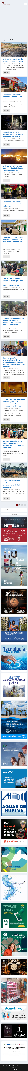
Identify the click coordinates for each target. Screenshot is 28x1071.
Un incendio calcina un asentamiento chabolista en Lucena (13, 204)
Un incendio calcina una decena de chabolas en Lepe (12, 97)
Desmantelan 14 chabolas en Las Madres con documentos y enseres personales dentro (13, 321)
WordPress (14, 1067)
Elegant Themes (13, 1065)
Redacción (6, 63)
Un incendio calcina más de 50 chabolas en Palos (13, 60)
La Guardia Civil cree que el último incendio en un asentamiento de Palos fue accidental (14, 484)
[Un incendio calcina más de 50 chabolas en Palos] (14, 49)
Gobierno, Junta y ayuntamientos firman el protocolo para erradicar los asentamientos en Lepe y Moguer (14, 362)
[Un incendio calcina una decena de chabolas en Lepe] (14, 84)
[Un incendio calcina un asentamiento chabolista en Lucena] (14, 191)
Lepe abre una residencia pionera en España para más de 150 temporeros (13, 239)
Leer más (6, 73)
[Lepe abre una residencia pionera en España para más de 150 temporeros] (14, 227)
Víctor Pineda (7, 327)
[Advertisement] (14, 22)
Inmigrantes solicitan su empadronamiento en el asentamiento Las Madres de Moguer (13, 444)
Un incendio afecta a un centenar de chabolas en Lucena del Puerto (13, 168)
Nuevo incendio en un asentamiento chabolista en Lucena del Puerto (13, 134)
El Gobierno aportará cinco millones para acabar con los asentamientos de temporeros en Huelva (14, 403)
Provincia (16, 63)
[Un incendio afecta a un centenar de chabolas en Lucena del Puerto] (14, 156)
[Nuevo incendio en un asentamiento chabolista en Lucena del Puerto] (14, 122)
